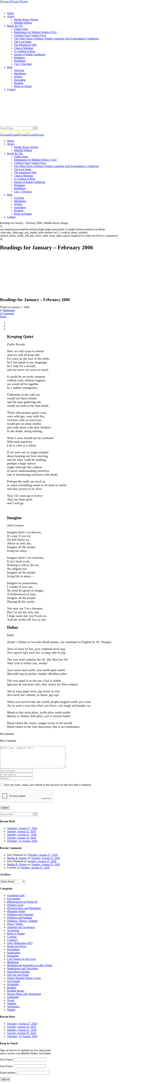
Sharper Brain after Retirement (24, 993)
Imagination (13, 952)
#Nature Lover (15, 904)
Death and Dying (16, 946)
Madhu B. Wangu (17, 858)
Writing (11, 1009)
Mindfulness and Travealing (22, 968)
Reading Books (15, 990)
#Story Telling (15, 924)
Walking (11, 1003)
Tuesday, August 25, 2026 (21, 831)
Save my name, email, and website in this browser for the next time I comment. (47, 784)
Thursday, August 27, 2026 (22, 828)
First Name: (6, 1059)
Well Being (13, 1006)
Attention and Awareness (21, 927)
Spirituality (13, 997)
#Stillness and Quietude (20, 914)
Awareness (13, 930)
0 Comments (7, 313)
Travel (10, 1000)
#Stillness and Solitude (19, 917)
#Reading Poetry (16, 911)
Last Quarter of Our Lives (21, 958)
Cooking (12, 936)
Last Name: (6, 1066)
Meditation (9, 310)
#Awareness (14, 898)
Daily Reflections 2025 (20, 943)
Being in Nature (16, 933)
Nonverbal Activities (18, 971)
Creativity (12, 939)
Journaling (13, 955)
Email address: (8, 1072)
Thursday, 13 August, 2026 (22, 840)
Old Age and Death (18, 974)
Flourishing (13, 949)
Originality (13, 984)
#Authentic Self (15, 895)
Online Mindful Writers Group (24, 978)
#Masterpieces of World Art (22, 901)
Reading (11, 987)
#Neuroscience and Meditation (24, 908)
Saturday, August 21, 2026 (22, 834)
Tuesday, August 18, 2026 (21, 837)
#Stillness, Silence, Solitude (22, 920)
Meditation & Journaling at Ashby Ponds (29, 965)
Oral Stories (13, 981)
